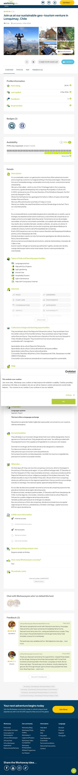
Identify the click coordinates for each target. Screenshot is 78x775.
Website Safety (39, 581)
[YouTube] (13, 767)
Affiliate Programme (28, 750)
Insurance (43, 735)
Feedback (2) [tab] (37, 70)
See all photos (65, 51)
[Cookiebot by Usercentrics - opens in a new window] (67, 371)
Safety (6, 6)
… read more (39, 669)
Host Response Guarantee (45, 739)
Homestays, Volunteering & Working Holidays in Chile (39, 686)
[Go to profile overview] (39, 603)
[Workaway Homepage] (11, 2)
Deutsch (61, 727)
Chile (7, 23)
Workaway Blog (27, 727)
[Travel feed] (49, 2)
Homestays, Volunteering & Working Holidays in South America (39, 689)
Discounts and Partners (11, 748)
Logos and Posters (28, 738)
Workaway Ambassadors (26, 746)
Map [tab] (27, 70)
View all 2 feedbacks (39, 677)
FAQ (41, 733)
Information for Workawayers (9, 734)
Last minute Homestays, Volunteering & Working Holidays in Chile (39, 695)
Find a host (7, 727)
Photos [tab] (19, 70)
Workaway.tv (26, 735)
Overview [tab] (9, 70)
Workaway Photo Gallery (27, 731)
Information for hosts (11, 730)
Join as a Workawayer (11, 738)
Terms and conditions (47, 743)
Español (61, 733)
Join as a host (8, 740)
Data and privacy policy (47, 746)
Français (61, 730)
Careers (43, 748)
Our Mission (26, 753)
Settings (69, 395)
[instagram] (19, 767)
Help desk (43, 727)
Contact (69, 62)
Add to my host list (49, 62)
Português (62, 735)
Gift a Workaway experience (9, 744)
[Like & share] (33, 62)
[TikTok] (25, 767)
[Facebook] (6, 767)
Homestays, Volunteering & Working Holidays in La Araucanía (39, 692)
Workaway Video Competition (27, 742)
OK (63, 401)
